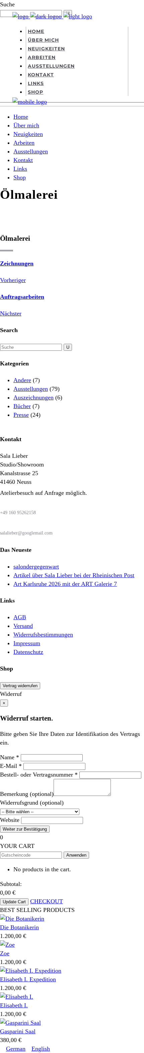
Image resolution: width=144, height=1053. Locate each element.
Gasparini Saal (17, 1031)
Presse (21, 414)
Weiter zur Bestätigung (25, 829)
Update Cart (14, 901)
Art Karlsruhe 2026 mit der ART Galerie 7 (65, 584)
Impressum (26, 643)
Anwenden (76, 855)
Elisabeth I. (14, 1005)
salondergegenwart (36, 566)
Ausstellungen (30, 388)
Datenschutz (28, 652)
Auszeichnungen (33, 397)
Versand (23, 626)
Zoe (4, 953)
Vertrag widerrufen (20, 685)
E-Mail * (11, 766)
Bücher (22, 406)
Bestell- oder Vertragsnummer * (39, 774)
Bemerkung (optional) (27, 794)
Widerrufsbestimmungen (43, 634)
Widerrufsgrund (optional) (32, 802)
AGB (19, 617)
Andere (22, 380)
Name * (9, 757)
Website (9, 820)
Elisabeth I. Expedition (28, 979)
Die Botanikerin (19, 927)
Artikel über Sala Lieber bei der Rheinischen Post (73, 575)
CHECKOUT (46, 901)
